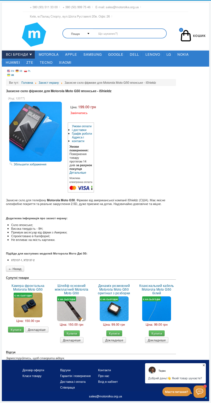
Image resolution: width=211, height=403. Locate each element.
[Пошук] (114, 33)
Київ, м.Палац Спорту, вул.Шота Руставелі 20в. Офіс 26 (70, 16)
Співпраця (67, 387)
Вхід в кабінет (108, 381)
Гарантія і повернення (75, 376)
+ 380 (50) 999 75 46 (76, 7)
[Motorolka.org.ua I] (25, 32)
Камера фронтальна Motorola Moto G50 (28, 287)
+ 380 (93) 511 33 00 (44, 7)
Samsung (92, 54)
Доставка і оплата (73, 381)
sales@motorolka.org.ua (122, 7)
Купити (16, 329)
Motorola (49, 54)
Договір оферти (33, 370)
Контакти (104, 370)
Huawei (13, 62)
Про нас (103, 376)
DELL (134, 54)
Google (115, 54)
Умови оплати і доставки (81, 128)
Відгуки (65, 370)
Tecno (46, 62)
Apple (71, 54)
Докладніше (37, 329)
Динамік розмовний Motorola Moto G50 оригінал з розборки (114, 289)
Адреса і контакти (78, 139)
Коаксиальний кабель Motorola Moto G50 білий (156, 289)
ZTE (29, 62)
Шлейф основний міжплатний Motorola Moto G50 (71, 289)
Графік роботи (82, 133)
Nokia (183, 54)
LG (168, 54)
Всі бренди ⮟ (19, 54)
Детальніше (77, 172)
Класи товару (32, 376)
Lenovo (152, 54)
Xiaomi (65, 62)
